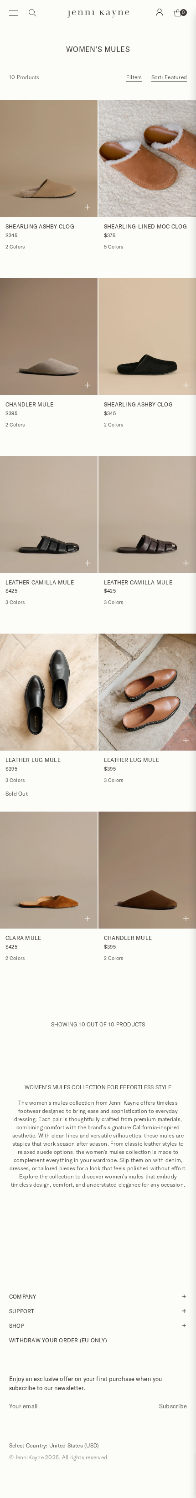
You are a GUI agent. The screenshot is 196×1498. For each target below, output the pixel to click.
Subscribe (173, 1406)
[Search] (159, 12)
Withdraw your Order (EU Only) (58, 1340)
